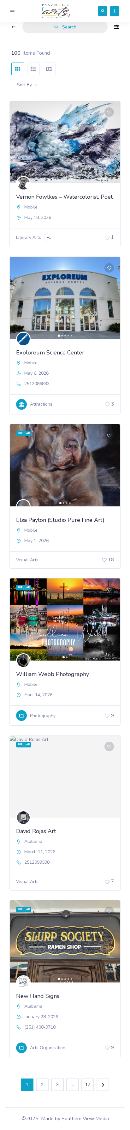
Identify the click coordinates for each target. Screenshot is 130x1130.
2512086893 (37, 384)
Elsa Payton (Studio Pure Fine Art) (60, 520)
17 (87, 1085)
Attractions (41, 404)
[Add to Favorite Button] (109, 112)
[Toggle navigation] (12, 11)
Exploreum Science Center (50, 352)
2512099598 (37, 862)
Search (69, 27)
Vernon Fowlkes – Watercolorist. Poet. (65, 197)
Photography (43, 716)
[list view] (33, 69)
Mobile (31, 207)
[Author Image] (23, 183)
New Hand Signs (37, 996)
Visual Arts (27, 560)
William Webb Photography (52, 674)
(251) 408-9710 (40, 1027)
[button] (17, 142)
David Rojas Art (36, 831)
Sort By (24, 85)
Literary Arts (28, 237)
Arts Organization (47, 1048)
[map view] (49, 69)
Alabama (33, 841)
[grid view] (17, 69)
